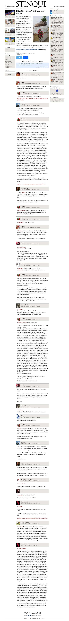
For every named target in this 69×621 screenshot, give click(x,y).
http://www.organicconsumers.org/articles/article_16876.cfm (31, 184)
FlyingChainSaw (22, 548)
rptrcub (23, 192)
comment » (19, 54)
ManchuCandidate (22, 322)
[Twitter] (19, 57)
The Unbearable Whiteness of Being (9, 58)
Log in (6, 49)
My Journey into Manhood (9, 67)
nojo (17, 52)
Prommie (20, 231)
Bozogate (7, 64)
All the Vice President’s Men (9, 62)
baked (19, 428)
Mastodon (55, 12)
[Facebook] (25, 57)
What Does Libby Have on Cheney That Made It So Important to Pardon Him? (30, 64)
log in (29, 615)
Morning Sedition (20, 8)
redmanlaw (20, 222)
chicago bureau (21, 210)
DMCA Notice (8, 51)
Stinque (17, 1)
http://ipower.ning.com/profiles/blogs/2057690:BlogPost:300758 (32, 518)
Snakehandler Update (41, 67)
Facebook (55, 10)
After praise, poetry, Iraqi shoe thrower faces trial (28, 49)
